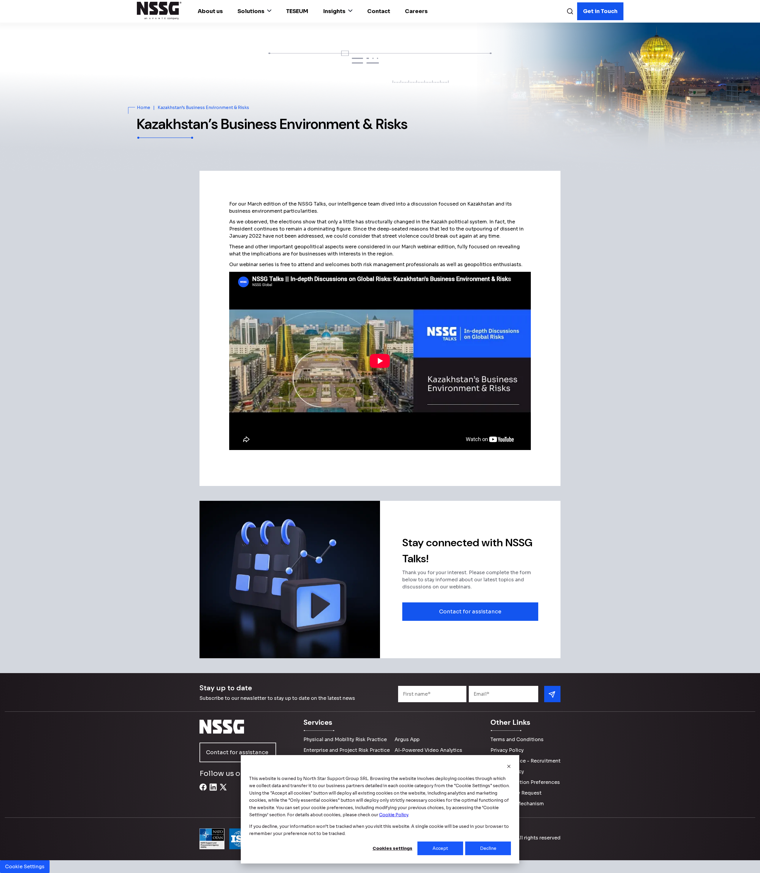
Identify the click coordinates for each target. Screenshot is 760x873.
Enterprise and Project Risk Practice (346, 750)
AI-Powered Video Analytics (428, 750)
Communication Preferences (525, 782)
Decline (488, 848)
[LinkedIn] (213, 790)
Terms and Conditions (517, 739)
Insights (334, 11)
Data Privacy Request (516, 793)
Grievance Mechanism (517, 804)
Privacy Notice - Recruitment (525, 761)
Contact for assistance (470, 611)
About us (210, 11)
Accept (440, 848)
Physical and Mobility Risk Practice (345, 739)
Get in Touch (600, 11)
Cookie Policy (507, 771)
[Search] (570, 12)
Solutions (251, 11)
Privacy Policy (507, 750)
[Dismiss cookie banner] (509, 767)
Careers (416, 11)
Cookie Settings (25, 866)
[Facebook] (203, 790)
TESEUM (297, 11)
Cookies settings (392, 848)
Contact (378, 11)
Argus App (407, 739)
